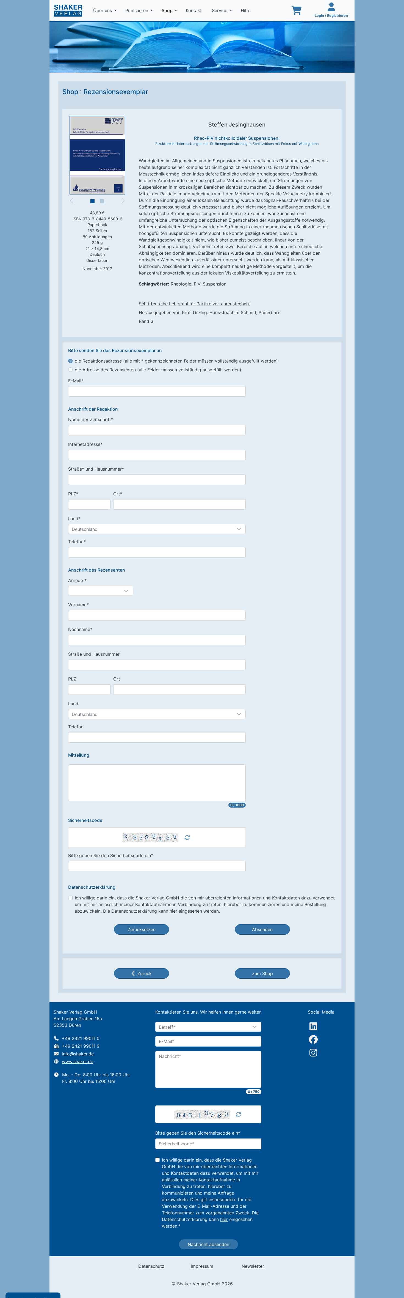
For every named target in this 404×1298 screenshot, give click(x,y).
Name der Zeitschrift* (90, 419)
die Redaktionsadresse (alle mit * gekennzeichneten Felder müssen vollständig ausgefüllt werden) (176, 361)
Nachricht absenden (208, 1244)
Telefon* (77, 541)
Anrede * (77, 580)
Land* (74, 518)
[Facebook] (313, 1039)
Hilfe (246, 10)
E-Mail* (76, 380)
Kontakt (194, 10)
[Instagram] (313, 1052)
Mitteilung (78, 755)
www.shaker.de (77, 1061)
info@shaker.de (78, 1053)
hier (173, 911)
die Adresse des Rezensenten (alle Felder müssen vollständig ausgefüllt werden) (158, 369)
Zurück (144, 973)
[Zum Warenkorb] (296, 10)
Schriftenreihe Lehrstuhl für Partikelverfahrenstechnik (194, 303)
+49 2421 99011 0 (80, 1038)
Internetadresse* (85, 444)
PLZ (72, 679)
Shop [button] (170, 10)
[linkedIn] (313, 1026)
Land (73, 703)
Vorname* (78, 604)
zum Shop (262, 973)
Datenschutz (151, 1266)
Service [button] (220, 10)
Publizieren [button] (137, 10)
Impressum (202, 1266)
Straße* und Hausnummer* (96, 469)
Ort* (117, 493)
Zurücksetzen (142, 929)
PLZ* (73, 493)
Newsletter (253, 1266)
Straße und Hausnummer (94, 654)
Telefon (76, 726)
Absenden (262, 929)
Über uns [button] (103, 10)
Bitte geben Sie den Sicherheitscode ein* (110, 855)
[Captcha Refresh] (187, 837)
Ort (116, 679)
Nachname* (80, 629)
